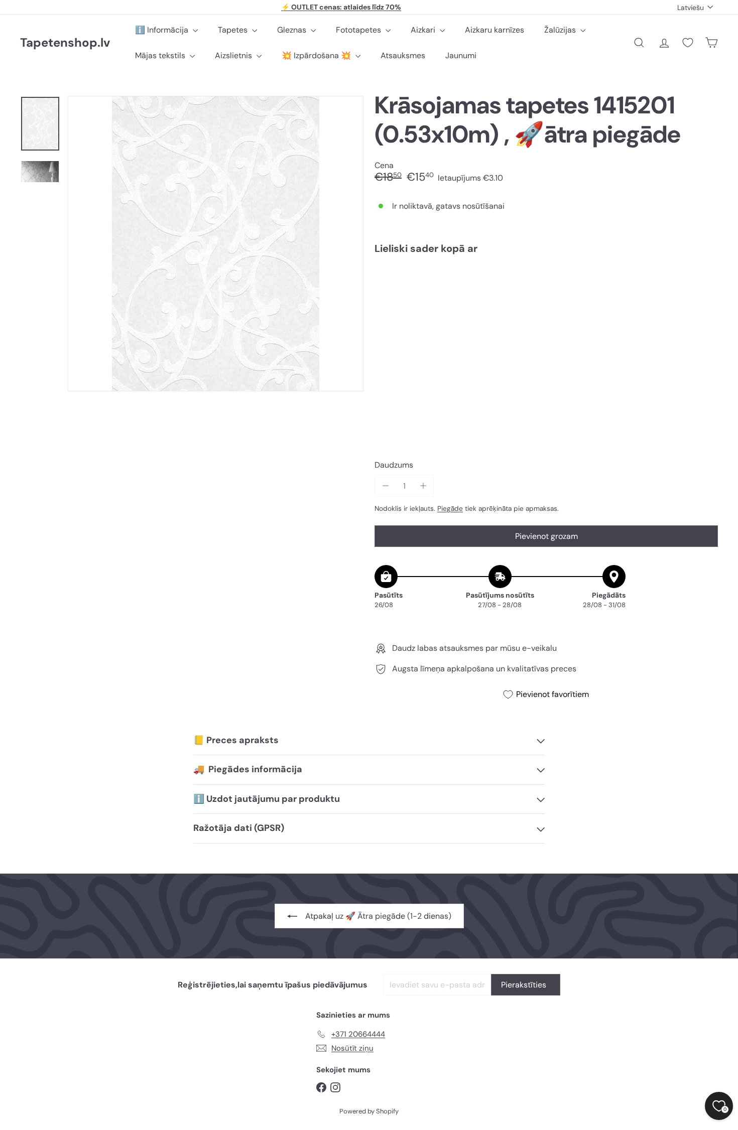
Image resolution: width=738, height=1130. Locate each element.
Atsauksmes (403, 55)
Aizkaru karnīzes (494, 30)
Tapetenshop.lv (65, 43)
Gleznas (292, 30)
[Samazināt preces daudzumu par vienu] (385, 486)
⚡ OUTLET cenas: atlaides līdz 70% (341, 7)
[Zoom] (215, 243)
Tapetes (234, 30)
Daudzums (394, 465)
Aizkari (424, 30)
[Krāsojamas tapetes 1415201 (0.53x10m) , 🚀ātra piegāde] (546, 296)
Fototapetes (359, 30)
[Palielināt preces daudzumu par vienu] (423, 486)
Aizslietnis (234, 55)
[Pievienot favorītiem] (704, 282)
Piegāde (450, 508)
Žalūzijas (561, 30)
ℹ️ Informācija (162, 30)
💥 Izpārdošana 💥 (317, 55)
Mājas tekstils (161, 55)
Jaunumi (460, 55)
